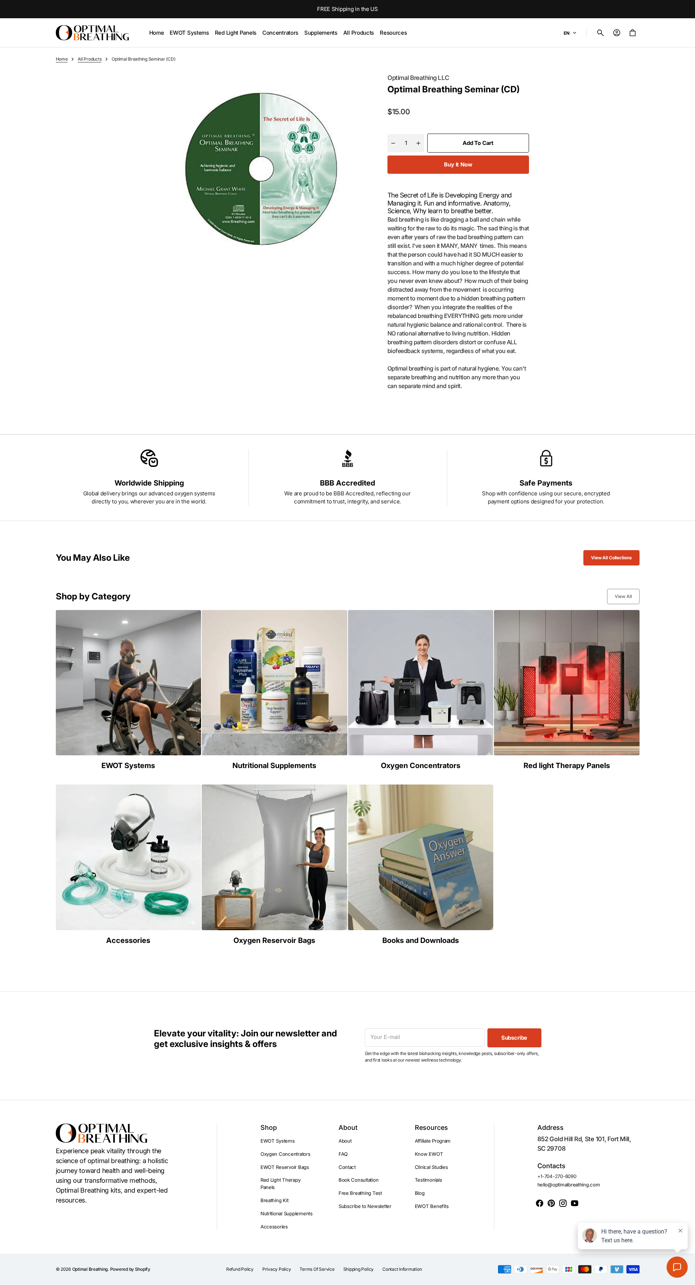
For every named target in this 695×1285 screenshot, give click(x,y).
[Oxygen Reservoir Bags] (274, 865)
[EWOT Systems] (128, 690)
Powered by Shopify (130, 1269)
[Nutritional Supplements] (274, 690)
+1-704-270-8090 (556, 1176)
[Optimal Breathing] (92, 32)
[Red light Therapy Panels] (567, 690)
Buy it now (458, 164)
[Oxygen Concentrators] (421, 690)
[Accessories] (128, 865)
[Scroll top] (686, 1276)
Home (62, 59)
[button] (600, 33)
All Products (89, 59)
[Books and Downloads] (421, 865)
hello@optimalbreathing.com (568, 1185)
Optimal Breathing (90, 1269)
